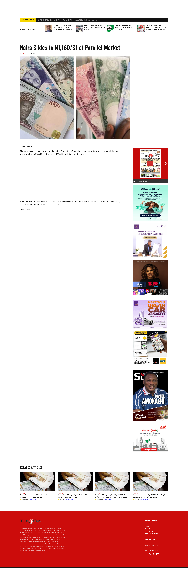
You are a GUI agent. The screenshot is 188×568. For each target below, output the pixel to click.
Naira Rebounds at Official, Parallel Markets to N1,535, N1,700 (34, 496)
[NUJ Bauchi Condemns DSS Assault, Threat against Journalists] (110, 28)
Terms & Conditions (151, 533)
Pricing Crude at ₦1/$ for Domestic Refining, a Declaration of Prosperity (63, 27)
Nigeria (23, 53)
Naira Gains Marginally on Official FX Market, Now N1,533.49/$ (72, 496)
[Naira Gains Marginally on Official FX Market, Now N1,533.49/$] (75, 481)
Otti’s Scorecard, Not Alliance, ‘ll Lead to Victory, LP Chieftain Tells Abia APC (156, 27)
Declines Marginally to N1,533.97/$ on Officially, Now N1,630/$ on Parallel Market (112, 496)
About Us (148, 529)
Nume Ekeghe (32, 499)
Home (147, 526)
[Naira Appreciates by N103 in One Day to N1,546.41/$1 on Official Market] (150, 481)
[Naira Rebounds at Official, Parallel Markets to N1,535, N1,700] (37, 481)
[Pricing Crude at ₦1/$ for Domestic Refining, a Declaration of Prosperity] (48, 28)
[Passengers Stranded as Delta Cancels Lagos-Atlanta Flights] (79, 28)
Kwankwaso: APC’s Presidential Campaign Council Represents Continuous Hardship (68, 20)
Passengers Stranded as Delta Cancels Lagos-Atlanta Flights (94, 27)
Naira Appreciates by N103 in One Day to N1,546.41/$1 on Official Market (150, 496)
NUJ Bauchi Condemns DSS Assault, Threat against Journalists (124, 27)
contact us (151, 550)
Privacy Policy (149, 531)
